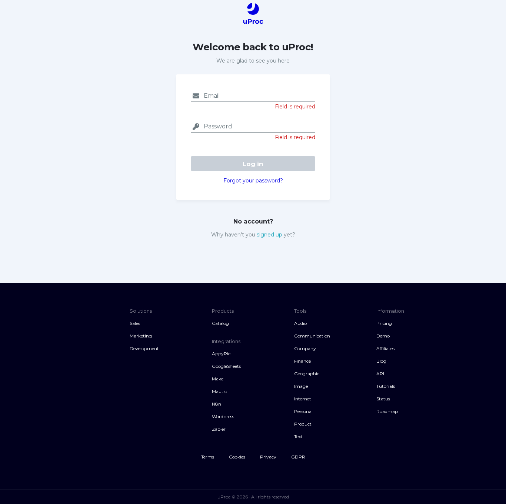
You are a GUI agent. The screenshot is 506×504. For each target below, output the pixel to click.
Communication (312, 336)
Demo (383, 336)
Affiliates (385, 348)
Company (305, 348)
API (380, 373)
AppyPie (221, 353)
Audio (300, 323)
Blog (381, 361)
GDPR (298, 457)
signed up (269, 234)
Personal (303, 411)
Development (144, 348)
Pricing (384, 323)
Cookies (237, 457)
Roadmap (387, 411)
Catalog (220, 323)
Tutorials (385, 386)
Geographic (306, 373)
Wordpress (223, 416)
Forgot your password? (253, 180)
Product (303, 424)
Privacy (268, 457)
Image (301, 386)
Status (383, 398)
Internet (302, 398)
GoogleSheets (226, 366)
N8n (216, 404)
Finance (302, 361)
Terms (207, 457)
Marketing (141, 336)
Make (217, 379)
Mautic (219, 391)
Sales (135, 323)
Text (298, 436)
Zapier (219, 429)
